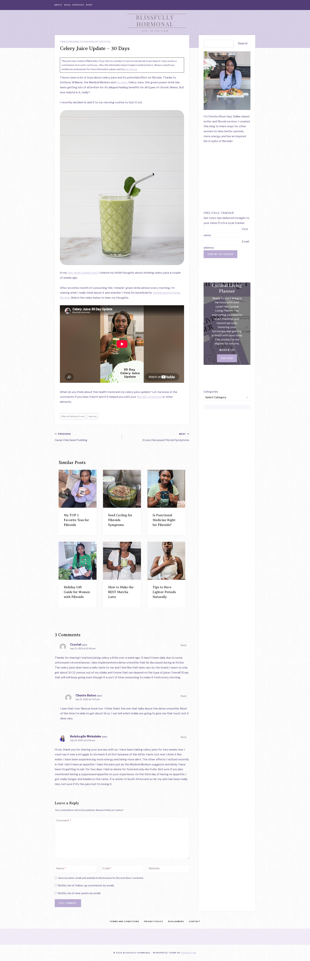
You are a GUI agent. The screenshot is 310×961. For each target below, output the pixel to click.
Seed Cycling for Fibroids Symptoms (120, 520)
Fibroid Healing (69, 42)
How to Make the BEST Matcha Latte (121, 592)
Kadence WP (189, 953)
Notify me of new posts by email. (79, 893)
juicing (93, 416)
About (58, 5)
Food (84, 42)
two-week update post (83, 272)
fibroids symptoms (149, 396)
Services (78, 5)
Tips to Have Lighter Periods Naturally (164, 592)
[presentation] (78, 489)
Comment (63, 820)
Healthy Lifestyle (100, 42)
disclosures (131, 69)
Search (243, 43)
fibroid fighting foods (73, 416)
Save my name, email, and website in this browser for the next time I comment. (101, 877)
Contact (194, 921)
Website (154, 868)
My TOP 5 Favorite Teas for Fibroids (76, 520)
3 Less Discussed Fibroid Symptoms (165, 437)
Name (61, 868)
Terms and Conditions (124, 921)
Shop (89, 5)
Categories (211, 391)
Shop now (227, 358)
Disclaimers (176, 921)
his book (121, 82)
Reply (184, 645)
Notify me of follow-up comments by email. (86, 885)
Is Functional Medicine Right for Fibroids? (164, 520)
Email (106, 868)
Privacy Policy (153, 921)
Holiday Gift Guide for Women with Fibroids (77, 592)
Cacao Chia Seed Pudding (71, 437)
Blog (67, 5)
